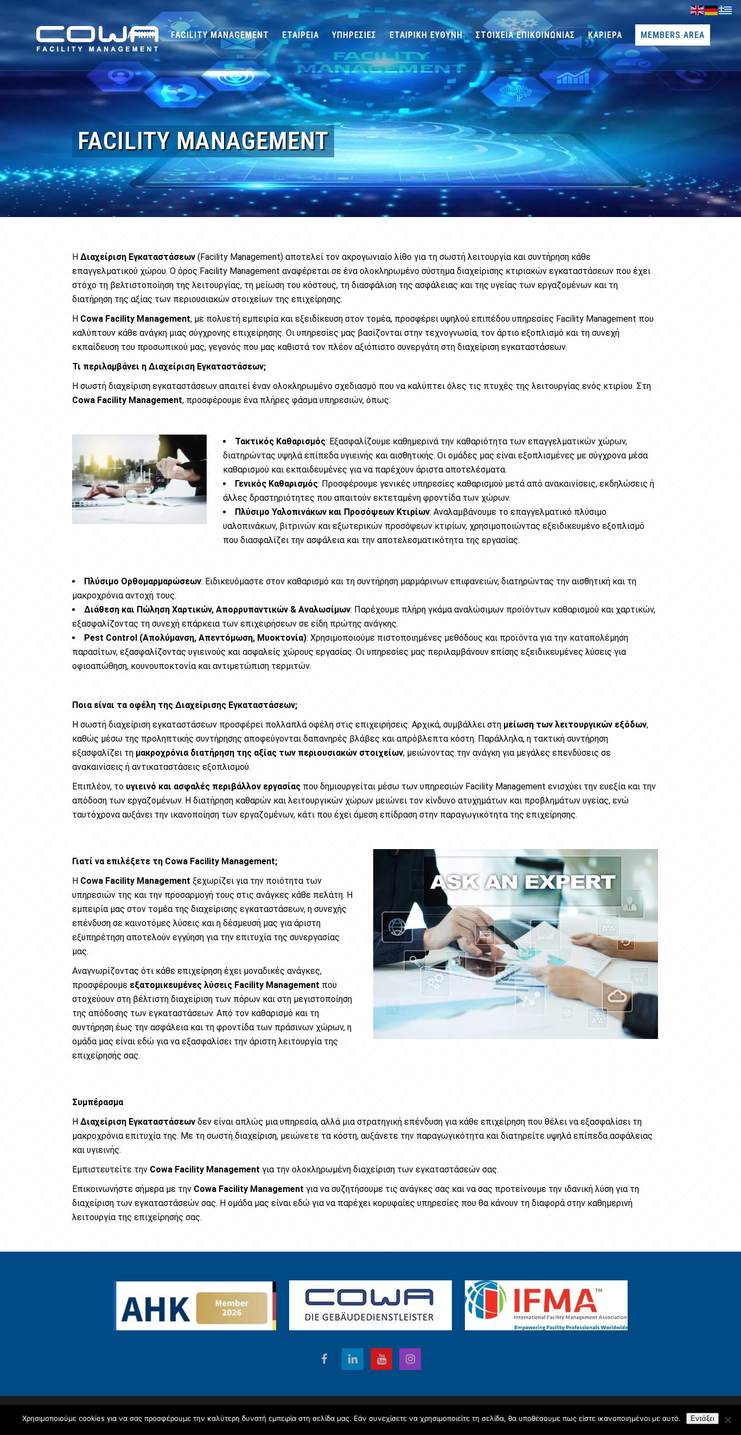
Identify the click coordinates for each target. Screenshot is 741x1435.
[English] (698, 9)
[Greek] (726, 9)
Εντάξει (702, 1418)
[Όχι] (727, 1419)
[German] (712, 9)
